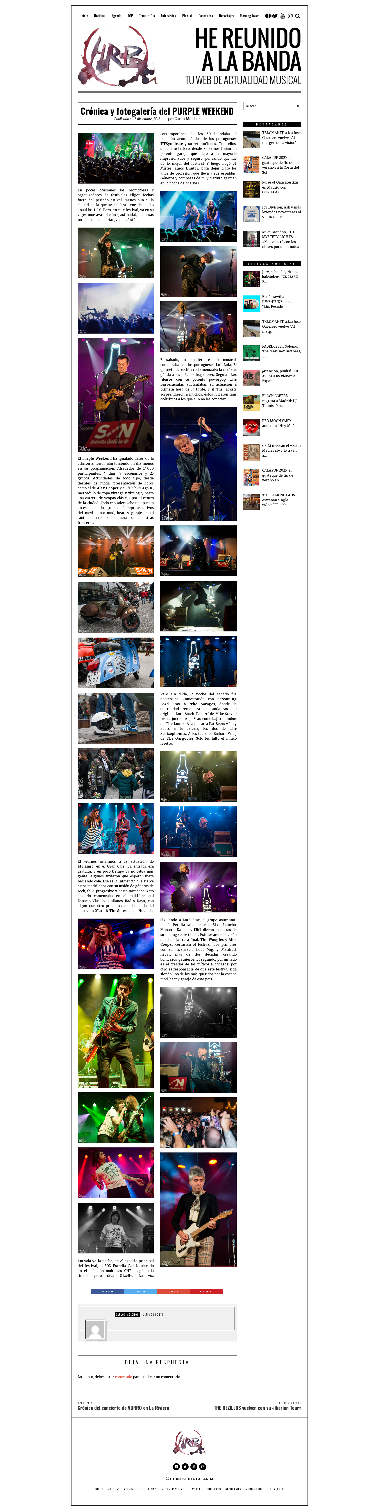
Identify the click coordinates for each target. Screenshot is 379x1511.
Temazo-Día (155, 1489)
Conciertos (213, 1489)
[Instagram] (290, 15)
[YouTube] (282, 15)
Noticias (114, 1489)
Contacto (277, 1489)
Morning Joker (256, 1489)
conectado (123, 1377)
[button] (297, 106)
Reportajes (233, 1489)
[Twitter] (275, 15)
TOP (140, 1489)
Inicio (99, 1489)
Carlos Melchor (187, 119)
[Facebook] (268, 15)
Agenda (129, 1489)
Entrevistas (175, 1489)
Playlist (194, 1489)
